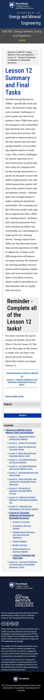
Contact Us (5, 670)
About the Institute (31, 667)
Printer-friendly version (14, 396)
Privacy (33, 685)
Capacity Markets (20, 541)
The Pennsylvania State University (16, 685)
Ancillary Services (20, 545)
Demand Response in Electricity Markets (22, 373)
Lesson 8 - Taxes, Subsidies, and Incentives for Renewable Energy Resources (22, 482)
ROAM (20, 641)
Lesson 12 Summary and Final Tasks (24, 556)
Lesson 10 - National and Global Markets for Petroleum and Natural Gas (23, 500)
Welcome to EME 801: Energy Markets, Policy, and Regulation (19, 431)
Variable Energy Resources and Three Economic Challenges (24, 535)
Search (22, 415)
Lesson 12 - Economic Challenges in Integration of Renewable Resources (22, 60)
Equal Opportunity (32, 688)
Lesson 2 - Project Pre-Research (22, 443)
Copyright (21, 690)
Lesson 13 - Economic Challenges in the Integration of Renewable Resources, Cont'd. (22, 382)
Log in (22, 40)
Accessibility (19, 688)
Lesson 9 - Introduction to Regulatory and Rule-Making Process (20, 491)
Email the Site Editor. (17, 670)
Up (22, 376)
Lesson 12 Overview (21, 522)
